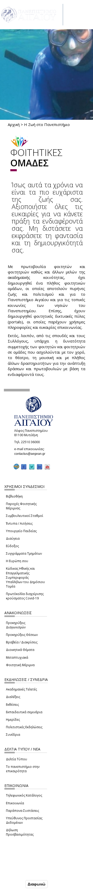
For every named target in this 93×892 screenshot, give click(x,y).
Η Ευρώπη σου (17, 561)
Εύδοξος (12, 546)
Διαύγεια (13, 538)
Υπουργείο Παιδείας (21, 531)
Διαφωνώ (36, 884)
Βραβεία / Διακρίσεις (21, 642)
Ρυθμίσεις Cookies (20, 873)
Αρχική (14, 124)
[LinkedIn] (39, 467)
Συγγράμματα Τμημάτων (24, 553)
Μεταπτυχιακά (17, 657)
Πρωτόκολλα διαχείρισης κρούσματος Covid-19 (25, 596)
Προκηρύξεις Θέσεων (22, 635)
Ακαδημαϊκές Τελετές (21, 689)
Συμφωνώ (13, 884)
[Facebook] (24, 467)
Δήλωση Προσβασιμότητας (20, 832)
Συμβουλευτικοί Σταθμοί (24, 516)
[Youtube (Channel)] (47, 467)
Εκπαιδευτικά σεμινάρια (24, 712)
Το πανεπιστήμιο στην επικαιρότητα (23, 768)
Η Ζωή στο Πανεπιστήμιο (47, 124)
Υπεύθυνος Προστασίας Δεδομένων (24, 820)
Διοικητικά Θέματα (20, 650)
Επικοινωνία (15, 803)
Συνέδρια (13, 734)
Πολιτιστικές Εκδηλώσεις (24, 727)
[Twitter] (32, 467)
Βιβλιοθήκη (14, 496)
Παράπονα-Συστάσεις (22, 810)
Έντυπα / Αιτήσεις (19, 523)
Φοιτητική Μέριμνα (20, 665)
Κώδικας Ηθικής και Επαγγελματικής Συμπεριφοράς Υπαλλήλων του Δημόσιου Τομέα (25, 577)
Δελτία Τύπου (16, 759)
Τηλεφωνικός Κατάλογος (24, 795)
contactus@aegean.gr (31, 454)
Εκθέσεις (12, 704)
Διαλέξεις (13, 697)
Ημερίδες (13, 719)
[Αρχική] (31, 14)
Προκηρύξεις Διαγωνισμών (16, 625)
